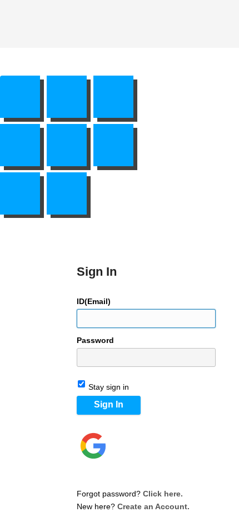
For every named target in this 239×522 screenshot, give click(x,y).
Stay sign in (108, 386)
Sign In (108, 404)
